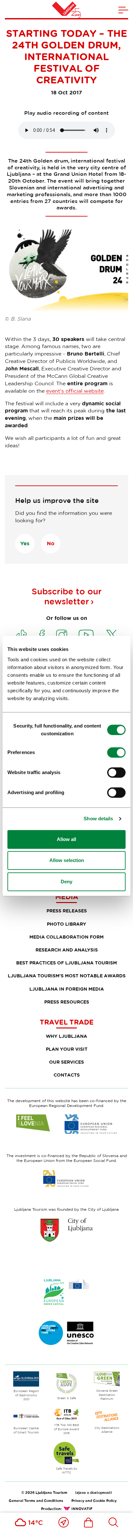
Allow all (66, 839)
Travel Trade (67, 1022)
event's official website (75, 391)
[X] (111, 635)
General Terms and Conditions (36, 1500)
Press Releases (66, 910)
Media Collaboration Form (66, 937)
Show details (98, 818)
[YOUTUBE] (86, 635)
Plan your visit (66, 1049)
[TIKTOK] (21, 635)
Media (66, 896)
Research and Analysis (67, 949)
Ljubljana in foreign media (66, 989)
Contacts (67, 1075)
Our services (66, 1062)
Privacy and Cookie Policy (94, 1500)
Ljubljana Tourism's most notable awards (67, 975)
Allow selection (66, 860)
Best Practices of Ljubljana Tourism (66, 962)
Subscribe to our (67, 596)
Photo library (66, 924)
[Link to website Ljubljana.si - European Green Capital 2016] (66, 1292)
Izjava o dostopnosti (93, 1492)
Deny (66, 881)
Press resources (66, 1002)
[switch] (116, 752)
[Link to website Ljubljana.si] (66, 1229)
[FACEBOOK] (41, 635)
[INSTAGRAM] (61, 635)
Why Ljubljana (66, 1036)
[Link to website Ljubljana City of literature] (66, 1333)
